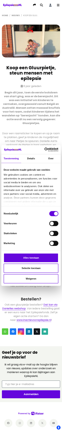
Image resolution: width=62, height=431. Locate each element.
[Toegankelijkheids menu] (58, 427)
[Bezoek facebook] (8, 423)
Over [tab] (51, 158)
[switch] (53, 223)
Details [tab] (31, 158)
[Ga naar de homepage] (12, 5)
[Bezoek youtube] (54, 423)
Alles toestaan (31, 257)
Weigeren (31, 278)
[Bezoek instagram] (20, 423)
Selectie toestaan (31, 268)
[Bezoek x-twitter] (42, 423)
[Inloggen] (50, 5)
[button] (58, 5)
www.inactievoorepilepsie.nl (34, 320)
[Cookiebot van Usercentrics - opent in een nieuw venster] (44, 149)
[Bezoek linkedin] (31, 423)
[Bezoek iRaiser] (31, 413)
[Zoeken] (41, 5)
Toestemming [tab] (11, 158)
